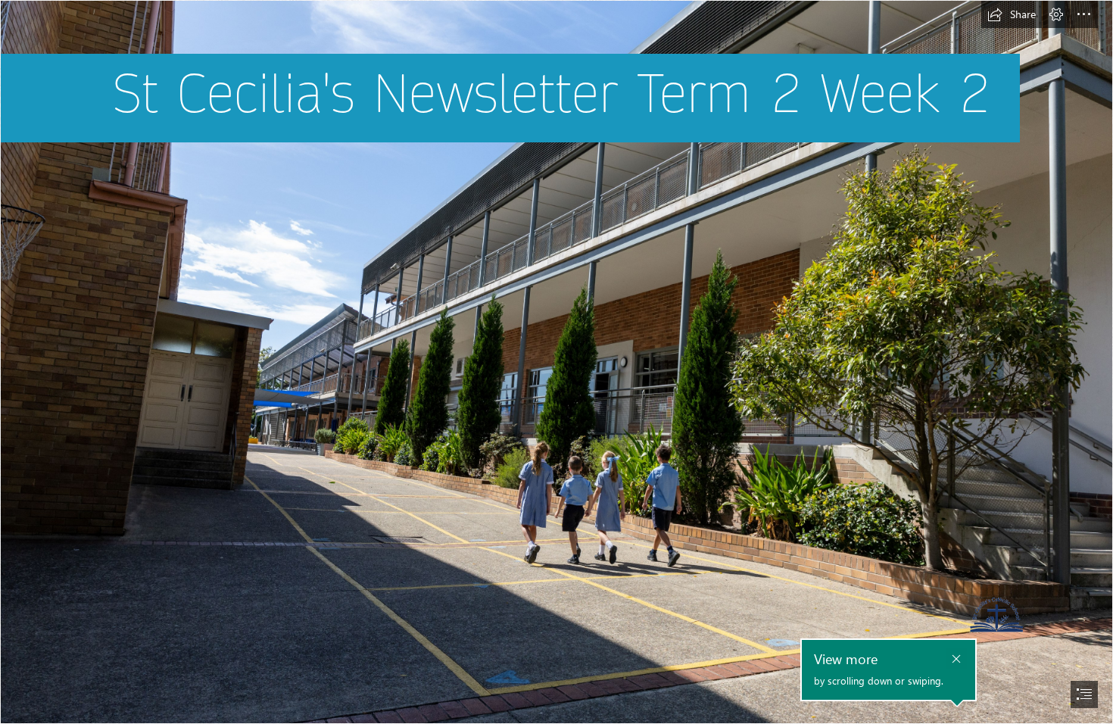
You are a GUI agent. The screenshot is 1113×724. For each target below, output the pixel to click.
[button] (1011, 14)
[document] (556, 362)
